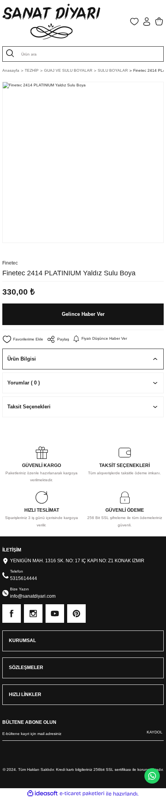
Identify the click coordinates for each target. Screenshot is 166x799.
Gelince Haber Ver (83, 314)
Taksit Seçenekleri (29, 407)
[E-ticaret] (82, 794)
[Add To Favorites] (22, 339)
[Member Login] (146, 21)
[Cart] (159, 21)
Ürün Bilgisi (21, 359)
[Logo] (51, 21)
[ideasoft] (42, 793)
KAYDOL (155, 732)
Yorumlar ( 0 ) (23, 383)
